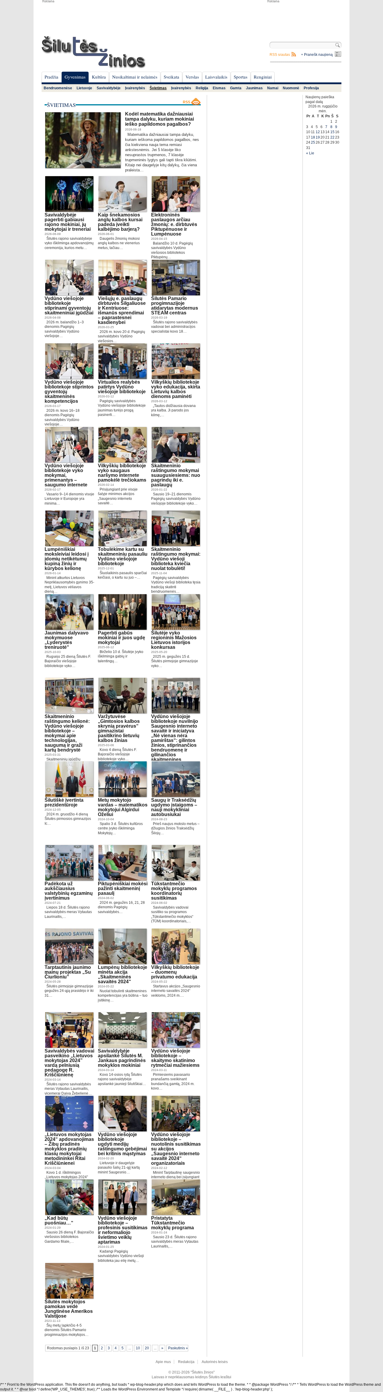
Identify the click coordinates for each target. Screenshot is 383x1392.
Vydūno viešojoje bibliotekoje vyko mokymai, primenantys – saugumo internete (66, 475)
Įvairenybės (135, 88)
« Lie (310, 153)
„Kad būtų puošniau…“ (59, 1220)
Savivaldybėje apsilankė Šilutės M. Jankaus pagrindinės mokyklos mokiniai (122, 1058)
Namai (272, 88)
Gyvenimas (75, 77)
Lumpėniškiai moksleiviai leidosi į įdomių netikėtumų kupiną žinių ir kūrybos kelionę (67, 559)
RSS (186, 102)
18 (313, 137)
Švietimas (158, 88)
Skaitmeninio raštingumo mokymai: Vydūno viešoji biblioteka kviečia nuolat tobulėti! (175, 559)
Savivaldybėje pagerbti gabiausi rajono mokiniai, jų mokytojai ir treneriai (68, 222)
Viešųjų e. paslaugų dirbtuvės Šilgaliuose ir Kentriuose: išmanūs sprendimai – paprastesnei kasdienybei (122, 310)
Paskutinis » (178, 1348)
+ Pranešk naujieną (317, 55)
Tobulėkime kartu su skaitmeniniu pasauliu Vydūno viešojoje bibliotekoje (123, 556)
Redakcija (186, 1362)
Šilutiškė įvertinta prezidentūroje (64, 802)
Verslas (192, 77)
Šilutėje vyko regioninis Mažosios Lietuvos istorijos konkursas (174, 640)
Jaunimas (254, 88)
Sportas (240, 77)
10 (138, 1348)
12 (318, 132)
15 (332, 132)
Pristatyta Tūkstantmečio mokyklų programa (172, 1223)
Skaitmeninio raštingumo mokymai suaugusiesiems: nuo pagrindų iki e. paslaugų (175, 475)
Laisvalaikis (216, 77)
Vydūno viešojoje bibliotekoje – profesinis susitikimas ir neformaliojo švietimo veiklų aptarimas (123, 1230)
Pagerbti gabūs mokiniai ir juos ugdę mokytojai (121, 637)
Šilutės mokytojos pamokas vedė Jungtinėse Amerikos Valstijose (69, 1309)
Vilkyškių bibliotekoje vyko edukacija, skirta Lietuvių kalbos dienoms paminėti (175, 389)
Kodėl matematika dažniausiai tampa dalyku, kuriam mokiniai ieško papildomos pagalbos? (159, 119)
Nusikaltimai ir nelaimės (134, 77)
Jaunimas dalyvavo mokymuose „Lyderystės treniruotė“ (67, 640)
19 (318, 137)
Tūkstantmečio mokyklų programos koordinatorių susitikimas (174, 891)
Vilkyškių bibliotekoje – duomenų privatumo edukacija (175, 972)
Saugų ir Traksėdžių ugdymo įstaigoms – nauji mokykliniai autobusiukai (174, 807)
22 (332, 137)
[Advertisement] (304, 18)
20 (147, 1348)
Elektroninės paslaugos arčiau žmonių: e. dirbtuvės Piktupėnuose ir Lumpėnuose (174, 224)
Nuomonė (291, 88)
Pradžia (51, 77)
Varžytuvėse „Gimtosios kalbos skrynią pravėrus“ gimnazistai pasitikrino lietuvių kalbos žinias (119, 728)
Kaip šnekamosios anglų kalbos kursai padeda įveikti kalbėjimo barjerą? (120, 222)
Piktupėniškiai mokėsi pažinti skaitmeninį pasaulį (123, 888)
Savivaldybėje (109, 88)
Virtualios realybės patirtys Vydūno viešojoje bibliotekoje (122, 387)
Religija (202, 88)
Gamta (235, 88)
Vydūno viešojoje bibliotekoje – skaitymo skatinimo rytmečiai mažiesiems (175, 1058)
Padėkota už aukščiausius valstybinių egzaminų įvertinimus (69, 891)
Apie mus (163, 1362)
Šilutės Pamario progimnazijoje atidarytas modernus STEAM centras (174, 305)
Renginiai (263, 77)
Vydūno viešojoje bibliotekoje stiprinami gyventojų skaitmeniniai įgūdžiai (69, 305)
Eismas (219, 88)
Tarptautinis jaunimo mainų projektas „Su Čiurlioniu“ (68, 972)
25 (313, 142)
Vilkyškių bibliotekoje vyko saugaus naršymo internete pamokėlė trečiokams (122, 473)
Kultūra (99, 77)
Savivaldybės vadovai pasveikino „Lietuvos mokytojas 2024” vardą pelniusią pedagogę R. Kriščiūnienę (69, 1062)
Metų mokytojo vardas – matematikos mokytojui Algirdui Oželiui (123, 807)
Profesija (311, 88)
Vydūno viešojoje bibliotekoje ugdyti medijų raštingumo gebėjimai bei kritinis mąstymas (122, 1144)
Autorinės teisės (215, 1362)
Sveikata (171, 77)
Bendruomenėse (58, 88)
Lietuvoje (84, 88)
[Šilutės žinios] (94, 52)
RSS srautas (280, 55)
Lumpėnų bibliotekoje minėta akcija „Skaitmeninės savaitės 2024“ (122, 974)
